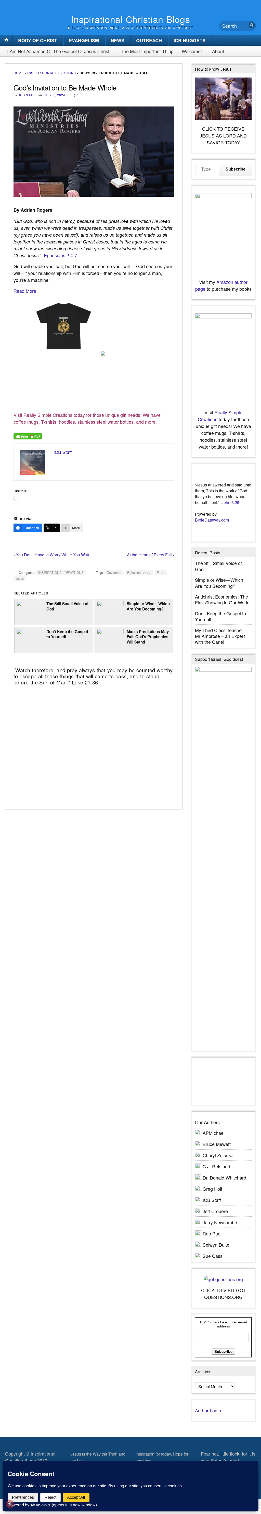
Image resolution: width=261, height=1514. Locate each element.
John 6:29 (230, 502)
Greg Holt (212, 1188)
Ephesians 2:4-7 (60, 255)
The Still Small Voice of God (67, 606)
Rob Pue (211, 1233)
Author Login (208, 1410)
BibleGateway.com (212, 520)
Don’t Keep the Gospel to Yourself (67, 634)
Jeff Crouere (215, 1211)
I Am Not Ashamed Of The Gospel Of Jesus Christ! (59, 51)
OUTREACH (149, 40)
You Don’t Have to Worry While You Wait (52, 555)
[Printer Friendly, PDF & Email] (28, 435)
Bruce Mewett (217, 1144)
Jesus (20, 578)
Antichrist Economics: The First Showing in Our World (222, 599)
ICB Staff (28, 95)
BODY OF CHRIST (37, 40)
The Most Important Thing (147, 51)
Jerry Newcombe (220, 1222)
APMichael (214, 1132)
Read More (25, 290)
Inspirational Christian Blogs (130, 18)
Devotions (114, 572)
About (218, 51)
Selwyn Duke (216, 1244)
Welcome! (192, 51)
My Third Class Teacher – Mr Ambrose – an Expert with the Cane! (221, 636)
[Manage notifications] (10, 1504)
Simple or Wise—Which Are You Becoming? (148, 606)
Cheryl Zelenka (218, 1155)
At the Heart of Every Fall (149, 555)
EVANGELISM (84, 40)
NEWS (117, 40)
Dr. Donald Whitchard (224, 1177)
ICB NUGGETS (189, 40)
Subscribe (235, 169)
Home (19, 73)
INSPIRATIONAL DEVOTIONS (51, 73)
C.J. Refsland (216, 1166)
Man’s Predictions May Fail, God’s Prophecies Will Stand (148, 637)
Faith (160, 572)
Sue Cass (213, 1255)
